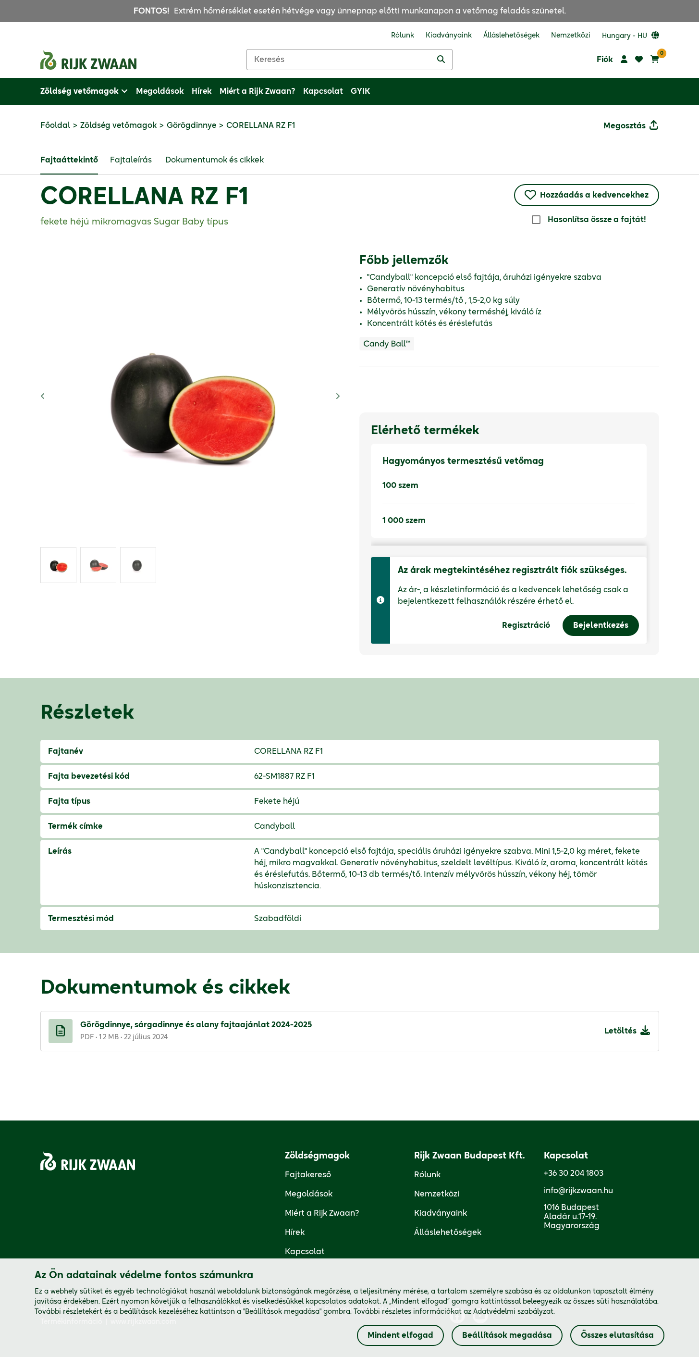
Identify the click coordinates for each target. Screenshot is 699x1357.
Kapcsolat (305, 1252)
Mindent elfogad (400, 1335)
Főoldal (55, 125)
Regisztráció (526, 625)
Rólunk (427, 1175)
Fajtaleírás (131, 160)
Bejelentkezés (600, 625)
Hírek (295, 1232)
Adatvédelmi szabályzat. (514, 1311)
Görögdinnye (191, 125)
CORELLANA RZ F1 (144, 197)
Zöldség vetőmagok (118, 125)
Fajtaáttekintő (69, 160)
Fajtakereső (308, 1175)
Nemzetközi (436, 1194)
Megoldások (308, 1194)
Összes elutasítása (617, 1335)
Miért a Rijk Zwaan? (322, 1213)
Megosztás (624, 126)
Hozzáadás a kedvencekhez (594, 195)
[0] (654, 59)
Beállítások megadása (507, 1335)
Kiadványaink (440, 1213)
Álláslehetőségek (447, 1232)
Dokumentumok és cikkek (214, 160)
